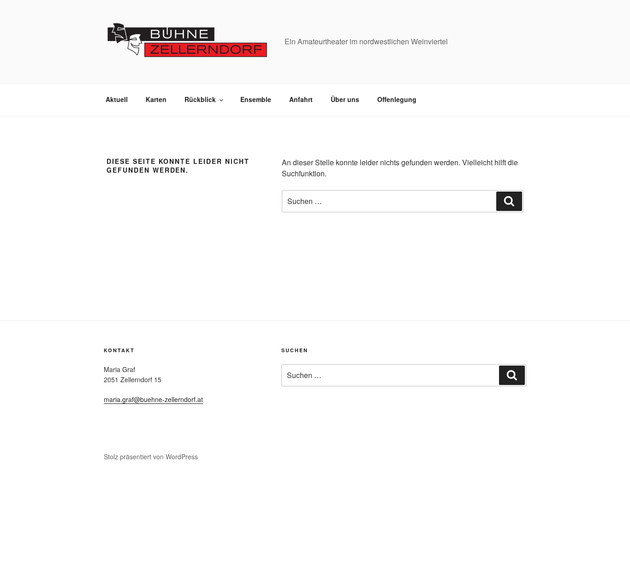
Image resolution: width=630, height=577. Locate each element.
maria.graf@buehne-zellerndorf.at (153, 399)
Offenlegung (396, 99)
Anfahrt (301, 99)
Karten (156, 99)
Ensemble (255, 99)
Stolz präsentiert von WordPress (151, 456)
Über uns (345, 99)
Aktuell (117, 99)
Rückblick (200, 99)
